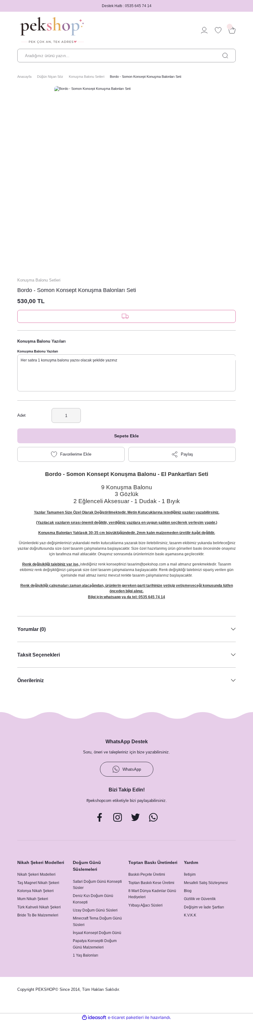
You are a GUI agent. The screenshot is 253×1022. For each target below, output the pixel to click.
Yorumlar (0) (31, 629)
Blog (188, 891)
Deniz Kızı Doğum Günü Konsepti (93, 899)
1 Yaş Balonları (85, 955)
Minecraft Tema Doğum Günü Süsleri (97, 921)
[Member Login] (204, 30)
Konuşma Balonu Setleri (38, 280)
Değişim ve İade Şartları (204, 907)
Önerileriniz (30, 680)
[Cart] (232, 30)
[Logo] (52, 30)
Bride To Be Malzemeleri (37, 915)
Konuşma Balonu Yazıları (37, 351)
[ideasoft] (94, 1017)
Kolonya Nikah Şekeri (35, 891)
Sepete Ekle (126, 435)
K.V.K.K (190, 915)
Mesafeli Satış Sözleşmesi (206, 883)
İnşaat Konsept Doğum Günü (97, 933)
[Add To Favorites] (71, 454)
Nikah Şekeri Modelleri (36, 874)
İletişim (190, 874)
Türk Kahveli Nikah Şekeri (39, 907)
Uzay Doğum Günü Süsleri (95, 910)
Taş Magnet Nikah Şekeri (38, 883)
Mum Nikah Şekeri (32, 899)
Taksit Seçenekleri (38, 654)
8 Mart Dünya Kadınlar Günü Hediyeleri (152, 894)
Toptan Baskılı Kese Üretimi (151, 883)
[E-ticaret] (126, 1017)
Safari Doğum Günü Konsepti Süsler (97, 884)
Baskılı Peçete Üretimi (146, 874)
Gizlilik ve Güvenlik (200, 899)
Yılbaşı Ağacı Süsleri (145, 905)
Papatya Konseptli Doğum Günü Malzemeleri (95, 944)
